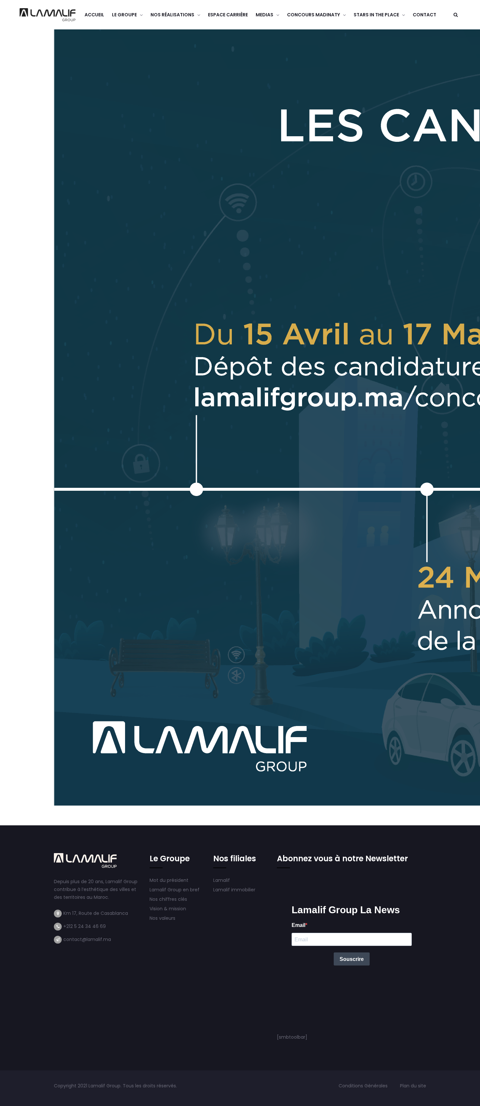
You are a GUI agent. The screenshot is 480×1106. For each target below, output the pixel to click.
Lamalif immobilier (234, 889)
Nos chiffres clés (168, 899)
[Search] (455, 15)
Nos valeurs (163, 918)
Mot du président (169, 880)
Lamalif (221, 880)
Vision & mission (168, 908)
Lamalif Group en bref (175, 889)
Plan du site (413, 1085)
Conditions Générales (364, 1085)
